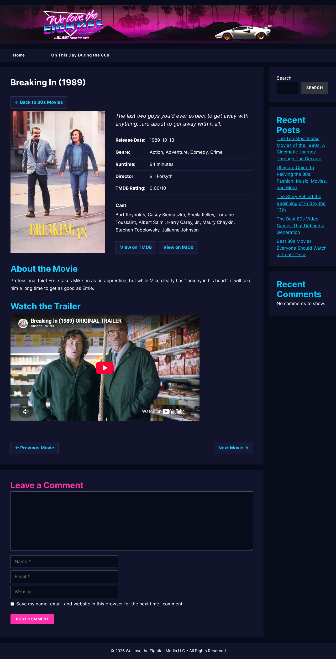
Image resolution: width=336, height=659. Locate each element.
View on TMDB (136, 247)
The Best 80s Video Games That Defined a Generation (300, 225)
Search (284, 78)
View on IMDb (178, 247)
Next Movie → (233, 447)
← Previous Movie (34, 447)
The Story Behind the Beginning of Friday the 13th (301, 203)
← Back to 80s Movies (39, 102)
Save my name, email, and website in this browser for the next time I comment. (100, 603)
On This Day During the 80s (80, 55)
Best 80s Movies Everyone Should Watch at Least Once (302, 248)
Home (19, 55)
